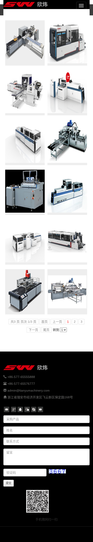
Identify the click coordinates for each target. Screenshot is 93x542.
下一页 (33, 330)
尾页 (46, 330)
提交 (8, 483)
